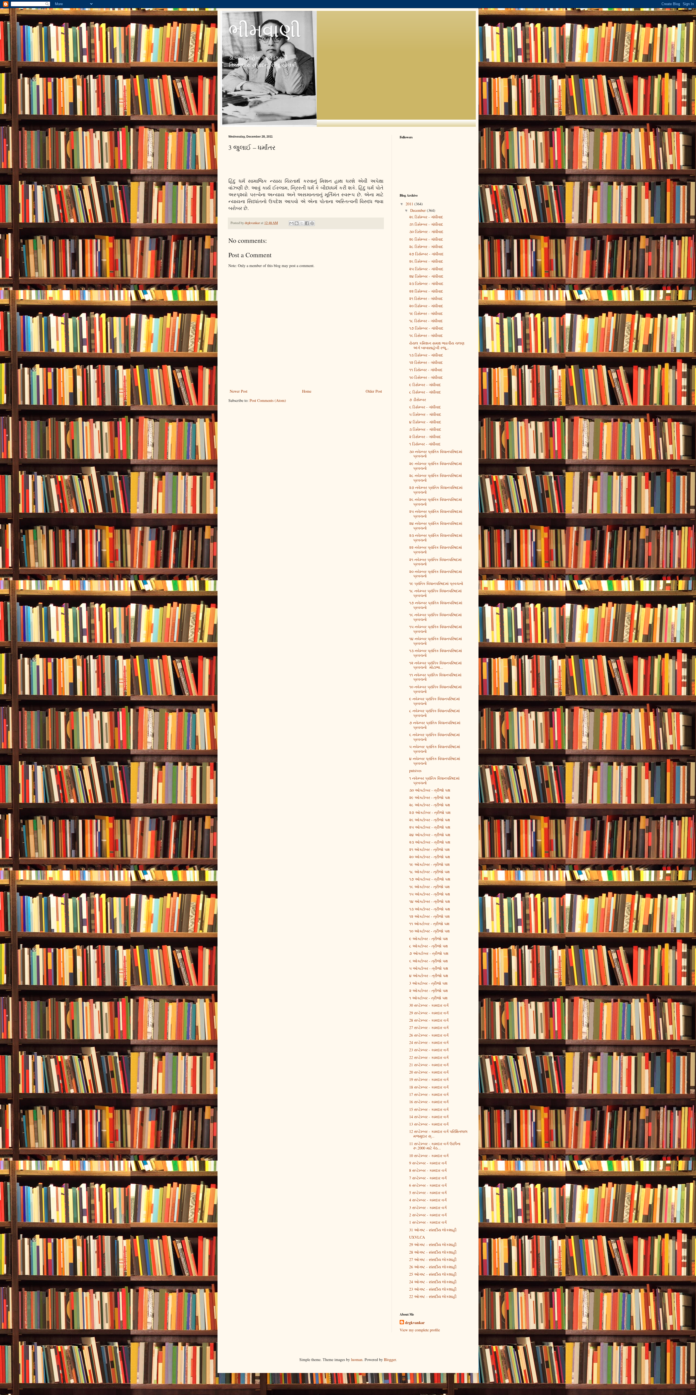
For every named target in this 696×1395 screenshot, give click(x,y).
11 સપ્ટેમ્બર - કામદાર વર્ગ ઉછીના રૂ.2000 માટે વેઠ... (434, 1146)
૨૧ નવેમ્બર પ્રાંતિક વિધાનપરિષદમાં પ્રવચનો (435, 562)
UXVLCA (417, 1237)
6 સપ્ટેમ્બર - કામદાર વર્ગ (428, 1185)
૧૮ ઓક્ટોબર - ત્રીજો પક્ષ (429, 871)
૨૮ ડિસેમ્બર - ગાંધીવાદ (426, 246)
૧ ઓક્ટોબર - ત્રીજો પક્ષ (428, 997)
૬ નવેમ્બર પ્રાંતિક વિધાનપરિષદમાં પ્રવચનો (434, 737)
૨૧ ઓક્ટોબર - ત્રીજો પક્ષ (429, 849)
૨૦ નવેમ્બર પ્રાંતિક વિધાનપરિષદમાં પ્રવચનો (435, 574)
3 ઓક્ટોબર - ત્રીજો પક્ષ (428, 983)
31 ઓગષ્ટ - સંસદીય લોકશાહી (432, 1229)
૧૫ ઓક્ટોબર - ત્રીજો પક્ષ (429, 894)
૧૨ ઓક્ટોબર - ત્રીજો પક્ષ (429, 916)
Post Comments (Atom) (268, 400)
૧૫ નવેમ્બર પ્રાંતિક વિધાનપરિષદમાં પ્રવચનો (435, 629)
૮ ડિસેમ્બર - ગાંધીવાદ (425, 392)
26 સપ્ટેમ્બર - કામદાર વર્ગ (429, 1035)
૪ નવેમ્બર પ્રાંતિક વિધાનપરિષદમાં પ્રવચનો (434, 761)
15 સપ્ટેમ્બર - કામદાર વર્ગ (429, 1109)
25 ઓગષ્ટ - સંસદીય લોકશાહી (432, 1274)
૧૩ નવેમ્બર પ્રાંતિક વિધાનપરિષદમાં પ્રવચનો (435, 653)
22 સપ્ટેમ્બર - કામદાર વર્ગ (429, 1057)
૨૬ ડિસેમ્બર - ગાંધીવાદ (426, 216)
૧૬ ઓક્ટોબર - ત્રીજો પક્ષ (429, 886)
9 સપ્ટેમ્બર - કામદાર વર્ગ (428, 1162)
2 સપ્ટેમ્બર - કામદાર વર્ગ (428, 1214)
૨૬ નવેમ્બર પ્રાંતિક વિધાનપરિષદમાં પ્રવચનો (435, 502)
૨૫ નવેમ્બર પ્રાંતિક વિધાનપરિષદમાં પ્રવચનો (435, 514)
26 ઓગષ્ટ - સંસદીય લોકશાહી (432, 1266)
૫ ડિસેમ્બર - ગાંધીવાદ (425, 414)
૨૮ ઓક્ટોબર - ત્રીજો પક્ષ (429, 804)
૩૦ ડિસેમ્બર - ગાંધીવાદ (426, 231)
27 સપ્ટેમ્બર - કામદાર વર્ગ (429, 1027)
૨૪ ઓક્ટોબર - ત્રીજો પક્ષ (429, 834)
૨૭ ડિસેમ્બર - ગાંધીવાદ (426, 253)
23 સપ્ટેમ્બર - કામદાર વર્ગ (429, 1049)
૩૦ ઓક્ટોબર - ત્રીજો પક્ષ (429, 790)
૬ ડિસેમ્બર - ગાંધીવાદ (425, 407)
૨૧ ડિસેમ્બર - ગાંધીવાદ (426, 298)
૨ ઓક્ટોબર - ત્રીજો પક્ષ (428, 990)
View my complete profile (420, 1329)
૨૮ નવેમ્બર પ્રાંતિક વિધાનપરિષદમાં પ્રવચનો (435, 478)
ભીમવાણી (264, 29)
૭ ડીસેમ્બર (417, 399)
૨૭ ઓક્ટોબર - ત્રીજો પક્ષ (429, 812)
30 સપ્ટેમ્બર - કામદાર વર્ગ (429, 1005)
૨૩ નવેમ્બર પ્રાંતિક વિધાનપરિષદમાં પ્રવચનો (435, 537)
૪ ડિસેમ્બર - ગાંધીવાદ (425, 421)
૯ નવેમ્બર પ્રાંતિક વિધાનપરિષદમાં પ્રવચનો (434, 701)
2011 (410, 203)
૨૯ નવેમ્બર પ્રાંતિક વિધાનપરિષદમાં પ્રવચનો (435, 466)
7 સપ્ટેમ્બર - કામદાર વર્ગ (428, 1177)
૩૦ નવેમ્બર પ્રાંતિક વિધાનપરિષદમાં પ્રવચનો (435, 454)
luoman (356, 1359)
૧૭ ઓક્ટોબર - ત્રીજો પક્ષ (429, 879)
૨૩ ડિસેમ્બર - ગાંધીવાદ (426, 283)
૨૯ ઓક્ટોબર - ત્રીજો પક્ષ (429, 797)
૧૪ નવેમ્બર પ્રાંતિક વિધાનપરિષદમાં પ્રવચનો (435, 641)
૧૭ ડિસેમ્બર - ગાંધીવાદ (426, 328)
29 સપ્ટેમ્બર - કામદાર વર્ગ (429, 1012)
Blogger (390, 1359)
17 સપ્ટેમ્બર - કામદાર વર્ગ (429, 1094)
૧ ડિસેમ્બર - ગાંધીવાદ (425, 444)
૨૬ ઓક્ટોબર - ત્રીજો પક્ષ (429, 819)
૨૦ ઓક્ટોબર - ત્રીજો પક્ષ (429, 856)
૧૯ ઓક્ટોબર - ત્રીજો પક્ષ (429, 864)
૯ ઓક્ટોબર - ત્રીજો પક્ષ (428, 938)
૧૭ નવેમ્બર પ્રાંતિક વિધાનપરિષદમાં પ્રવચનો (435, 605)
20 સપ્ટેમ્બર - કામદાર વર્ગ (429, 1072)
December (418, 210)
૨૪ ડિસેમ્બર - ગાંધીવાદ (426, 276)
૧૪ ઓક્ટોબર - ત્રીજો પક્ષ (429, 901)
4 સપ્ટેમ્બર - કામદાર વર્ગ (428, 1199)
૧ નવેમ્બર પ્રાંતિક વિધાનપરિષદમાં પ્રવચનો (434, 780)
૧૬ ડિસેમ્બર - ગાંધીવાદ (426, 335)
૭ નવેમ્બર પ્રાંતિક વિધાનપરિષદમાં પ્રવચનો (434, 725)
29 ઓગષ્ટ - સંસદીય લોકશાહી (432, 1244)
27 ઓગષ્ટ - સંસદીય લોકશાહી (432, 1259)
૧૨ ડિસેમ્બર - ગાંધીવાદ (426, 362)
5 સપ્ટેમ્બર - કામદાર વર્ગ (428, 1192)
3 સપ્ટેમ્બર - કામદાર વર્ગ (428, 1207)
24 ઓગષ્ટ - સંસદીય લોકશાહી (432, 1281)
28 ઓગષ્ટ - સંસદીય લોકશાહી (432, 1252)
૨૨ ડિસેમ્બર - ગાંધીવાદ (426, 291)
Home (306, 391)
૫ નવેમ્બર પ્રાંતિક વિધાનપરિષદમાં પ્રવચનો (434, 749)
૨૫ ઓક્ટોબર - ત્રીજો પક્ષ (429, 827)
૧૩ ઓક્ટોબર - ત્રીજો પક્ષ (429, 909)
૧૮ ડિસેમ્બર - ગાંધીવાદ (426, 320)
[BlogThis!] (296, 223)
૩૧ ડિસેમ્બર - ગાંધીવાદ (426, 224)
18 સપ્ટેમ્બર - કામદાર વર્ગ (429, 1087)
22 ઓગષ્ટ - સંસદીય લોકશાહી (432, 1296)
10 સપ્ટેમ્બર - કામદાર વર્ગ (429, 1155)
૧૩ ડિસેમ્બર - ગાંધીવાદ (426, 355)
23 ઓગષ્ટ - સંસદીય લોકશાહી (432, 1289)
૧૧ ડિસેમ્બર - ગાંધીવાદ (426, 369)
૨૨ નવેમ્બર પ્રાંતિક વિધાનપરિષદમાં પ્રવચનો (435, 549)
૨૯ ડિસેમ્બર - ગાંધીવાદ (426, 239)
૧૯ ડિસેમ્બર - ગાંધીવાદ (426, 313)
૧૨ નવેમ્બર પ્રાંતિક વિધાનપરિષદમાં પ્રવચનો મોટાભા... (435, 665)
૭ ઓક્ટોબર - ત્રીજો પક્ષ (428, 953)
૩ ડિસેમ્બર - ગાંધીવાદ (425, 429)
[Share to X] (301, 223)
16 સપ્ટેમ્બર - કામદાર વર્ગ (429, 1101)
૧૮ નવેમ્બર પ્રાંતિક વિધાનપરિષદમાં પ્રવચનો (435, 593)
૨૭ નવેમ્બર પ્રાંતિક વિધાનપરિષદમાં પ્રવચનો (435, 490)
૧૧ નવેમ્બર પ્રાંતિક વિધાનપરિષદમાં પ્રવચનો (435, 677)
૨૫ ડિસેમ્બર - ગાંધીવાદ (426, 268)
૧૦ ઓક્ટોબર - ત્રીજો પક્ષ (429, 931)
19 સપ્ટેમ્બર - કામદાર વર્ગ (429, 1079)
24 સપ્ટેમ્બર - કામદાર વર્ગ (429, 1042)
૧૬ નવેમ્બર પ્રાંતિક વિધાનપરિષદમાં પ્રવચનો (435, 617)
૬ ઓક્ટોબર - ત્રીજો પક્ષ (428, 960)
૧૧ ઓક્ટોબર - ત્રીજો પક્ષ (429, 923)
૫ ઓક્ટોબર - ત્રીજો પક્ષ (428, 968)
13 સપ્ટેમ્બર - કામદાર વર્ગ (429, 1124)
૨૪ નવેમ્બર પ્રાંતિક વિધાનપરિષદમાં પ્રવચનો (435, 526)
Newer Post (238, 391)
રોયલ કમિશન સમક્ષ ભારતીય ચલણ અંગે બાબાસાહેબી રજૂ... (436, 345)
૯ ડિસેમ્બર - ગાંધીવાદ (425, 384)
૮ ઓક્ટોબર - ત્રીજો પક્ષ (428, 945)
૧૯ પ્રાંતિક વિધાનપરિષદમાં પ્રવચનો (436, 583)
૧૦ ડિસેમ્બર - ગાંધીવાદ (426, 377)
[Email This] (291, 223)
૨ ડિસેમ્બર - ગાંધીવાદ (425, 436)
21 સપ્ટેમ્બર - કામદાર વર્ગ (429, 1064)
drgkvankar (415, 1322)
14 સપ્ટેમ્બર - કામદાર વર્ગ (429, 1116)
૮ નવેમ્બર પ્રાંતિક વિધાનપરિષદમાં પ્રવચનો (434, 713)
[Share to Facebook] (307, 223)
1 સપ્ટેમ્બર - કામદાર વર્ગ (428, 1222)
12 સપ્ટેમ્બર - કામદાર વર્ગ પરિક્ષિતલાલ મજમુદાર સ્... (438, 1134)
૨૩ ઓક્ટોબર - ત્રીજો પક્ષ (429, 842)
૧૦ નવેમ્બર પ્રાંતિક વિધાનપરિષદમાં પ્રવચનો (435, 689)
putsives (415, 770)
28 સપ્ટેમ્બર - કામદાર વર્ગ (429, 1020)
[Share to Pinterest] (312, 223)
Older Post (374, 391)
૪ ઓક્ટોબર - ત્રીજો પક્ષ (428, 975)
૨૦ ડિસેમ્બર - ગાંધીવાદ (426, 305)
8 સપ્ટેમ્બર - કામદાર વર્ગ (428, 1170)
